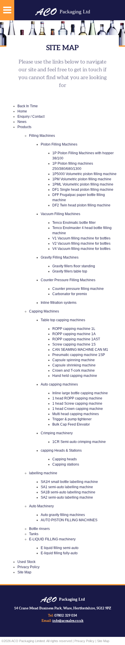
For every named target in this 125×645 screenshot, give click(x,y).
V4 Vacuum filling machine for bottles (81, 249)
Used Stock (26, 562)
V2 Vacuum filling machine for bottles (81, 243)
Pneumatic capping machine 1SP (78, 355)
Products (24, 127)
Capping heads (64, 459)
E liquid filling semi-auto (59, 548)
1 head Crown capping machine (77, 409)
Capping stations (65, 464)
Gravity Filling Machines (59, 257)
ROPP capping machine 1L (73, 329)
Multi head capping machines (75, 414)
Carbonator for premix (69, 294)
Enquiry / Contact (30, 117)
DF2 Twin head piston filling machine (81, 205)
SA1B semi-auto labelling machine (68, 492)
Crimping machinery (57, 433)
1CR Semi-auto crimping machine (79, 442)
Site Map (24, 572)
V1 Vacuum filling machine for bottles (81, 238)
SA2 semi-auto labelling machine (67, 497)
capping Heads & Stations (61, 450)
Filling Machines (42, 136)
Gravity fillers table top (69, 271)
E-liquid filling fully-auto (59, 553)
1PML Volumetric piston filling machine (82, 184)
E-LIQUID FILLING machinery (52, 539)
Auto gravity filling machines (63, 515)
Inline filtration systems (58, 303)
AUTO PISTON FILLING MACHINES (69, 520)
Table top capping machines (63, 320)
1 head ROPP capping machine (77, 398)
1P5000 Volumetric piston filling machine (84, 174)
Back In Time (27, 106)
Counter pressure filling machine (78, 289)
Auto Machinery (41, 506)
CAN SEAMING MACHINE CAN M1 (80, 350)
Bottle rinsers (39, 529)
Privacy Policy (28, 567)
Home (22, 111)
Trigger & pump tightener (72, 419)
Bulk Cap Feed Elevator (71, 424)
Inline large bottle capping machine (80, 393)
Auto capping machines (59, 384)
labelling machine (43, 473)
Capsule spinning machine (73, 360)
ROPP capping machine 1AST (76, 339)
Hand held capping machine (74, 376)
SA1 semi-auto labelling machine (67, 487)
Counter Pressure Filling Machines (68, 280)
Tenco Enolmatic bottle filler (74, 223)
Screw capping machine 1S (74, 344)
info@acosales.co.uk (67, 620)
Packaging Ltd (62, 11)
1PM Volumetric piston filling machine (81, 179)
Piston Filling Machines (59, 144)
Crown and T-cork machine (73, 370)
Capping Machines (44, 311)
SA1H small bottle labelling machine (69, 482)
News (21, 122)
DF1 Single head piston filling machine (82, 190)
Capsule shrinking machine (74, 365)
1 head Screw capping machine (77, 403)
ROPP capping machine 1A (74, 334)
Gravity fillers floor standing (73, 266)
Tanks (33, 534)
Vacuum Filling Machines (60, 214)
